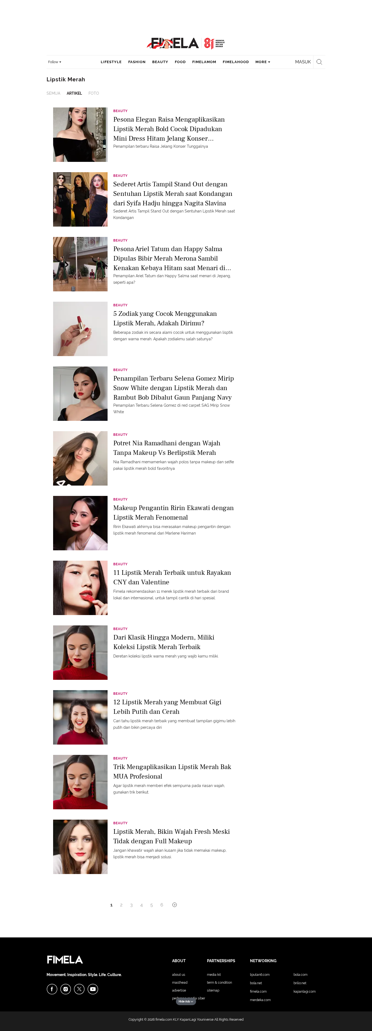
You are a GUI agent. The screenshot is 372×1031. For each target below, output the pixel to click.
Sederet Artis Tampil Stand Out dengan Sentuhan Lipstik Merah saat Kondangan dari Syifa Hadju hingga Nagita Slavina (173, 193)
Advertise (179, 990)
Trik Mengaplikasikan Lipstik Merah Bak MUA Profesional (172, 772)
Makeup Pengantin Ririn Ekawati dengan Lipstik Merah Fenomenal (173, 513)
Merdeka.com (260, 1000)
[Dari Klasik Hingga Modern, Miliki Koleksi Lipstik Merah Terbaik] (80, 652)
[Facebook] (52, 989)
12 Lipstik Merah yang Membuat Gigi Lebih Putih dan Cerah (167, 707)
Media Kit (214, 975)
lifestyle (111, 62)
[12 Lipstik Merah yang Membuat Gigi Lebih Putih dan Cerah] (80, 717)
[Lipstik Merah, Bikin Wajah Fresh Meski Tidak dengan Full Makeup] (80, 846)
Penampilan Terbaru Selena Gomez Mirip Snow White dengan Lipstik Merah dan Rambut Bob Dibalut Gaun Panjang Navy (173, 387)
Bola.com (300, 975)
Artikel (74, 93)
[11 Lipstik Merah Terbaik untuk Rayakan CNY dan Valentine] (80, 587)
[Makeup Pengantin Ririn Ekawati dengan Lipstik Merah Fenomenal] (80, 523)
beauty (160, 62)
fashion (137, 62)
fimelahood (236, 62)
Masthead (179, 982)
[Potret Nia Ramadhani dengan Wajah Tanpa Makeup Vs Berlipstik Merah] (80, 458)
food (180, 62)
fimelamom (204, 62)
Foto (94, 93)
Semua (53, 93)
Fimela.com (258, 991)
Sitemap (213, 990)
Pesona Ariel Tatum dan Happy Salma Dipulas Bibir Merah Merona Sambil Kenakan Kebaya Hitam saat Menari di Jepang (169, 258)
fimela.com (163, 1019)
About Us (178, 975)
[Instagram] (65, 989)
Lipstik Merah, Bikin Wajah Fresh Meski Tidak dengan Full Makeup (171, 836)
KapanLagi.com (305, 991)
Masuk (303, 61)
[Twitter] (79, 989)
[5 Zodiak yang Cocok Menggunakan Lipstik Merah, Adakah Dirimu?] (80, 328)
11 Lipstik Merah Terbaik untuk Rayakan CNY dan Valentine (172, 577)
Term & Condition (219, 982)
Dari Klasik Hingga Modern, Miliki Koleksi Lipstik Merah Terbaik (163, 642)
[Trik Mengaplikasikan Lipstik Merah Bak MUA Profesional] (80, 782)
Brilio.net (300, 983)
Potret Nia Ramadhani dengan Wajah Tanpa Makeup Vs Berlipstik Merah (166, 448)
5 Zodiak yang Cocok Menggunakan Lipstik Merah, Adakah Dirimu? (165, 318)
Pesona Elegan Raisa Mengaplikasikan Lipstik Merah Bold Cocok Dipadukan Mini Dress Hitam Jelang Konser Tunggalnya (169, 128)
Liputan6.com (260, 975)
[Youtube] (92, 989)
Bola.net (256, 983)
